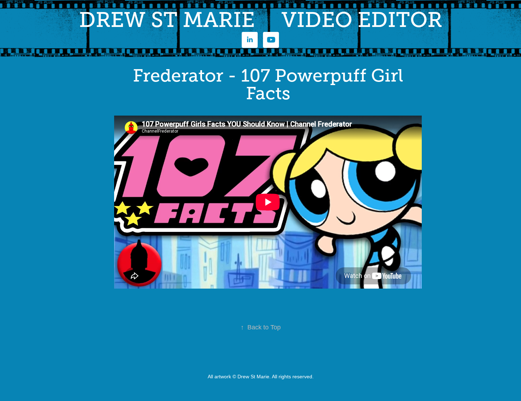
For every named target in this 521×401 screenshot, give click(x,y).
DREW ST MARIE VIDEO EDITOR (260, 20)
